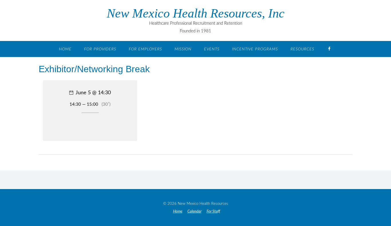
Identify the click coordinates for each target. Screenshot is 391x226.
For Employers (145, 49)
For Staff (213, 211)
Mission (183, 49)
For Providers (100, 49)
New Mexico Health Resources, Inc (196, 13)
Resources (302, 49)
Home (65, 49)
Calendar (194, 211)
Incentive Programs (255, 49)
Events (212, 49)
